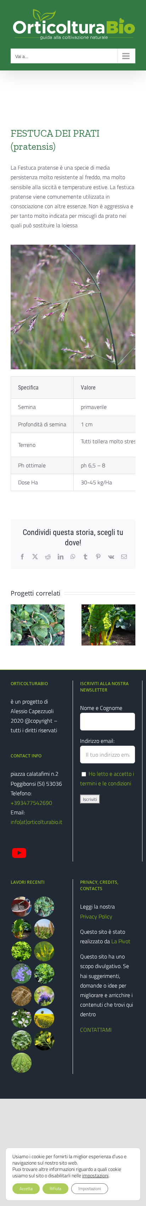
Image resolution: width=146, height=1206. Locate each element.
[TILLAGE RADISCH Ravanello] (21, 1063)
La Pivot (120, 941)
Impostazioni (89, 1188)
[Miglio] (44, 929)
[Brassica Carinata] (21, 1040)
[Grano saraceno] (21, 996)
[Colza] (44, 1018)
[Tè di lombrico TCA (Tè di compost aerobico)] (21, 906)
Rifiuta (55, 1188)
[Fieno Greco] (21, 951)
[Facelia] (44, 996)
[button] (16, 625)
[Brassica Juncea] (44, 1040)
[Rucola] (44, 973)
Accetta (26, 1188)
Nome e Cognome (101, 708)
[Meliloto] (44, 951)
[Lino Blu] (21, 973)
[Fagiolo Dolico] (44, 906)
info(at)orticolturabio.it (36, 822)
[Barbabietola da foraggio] (21, 929)
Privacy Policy (96, 916)
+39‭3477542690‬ (31, 802)
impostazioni (95, 1175)
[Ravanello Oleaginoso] (21, 1018)
